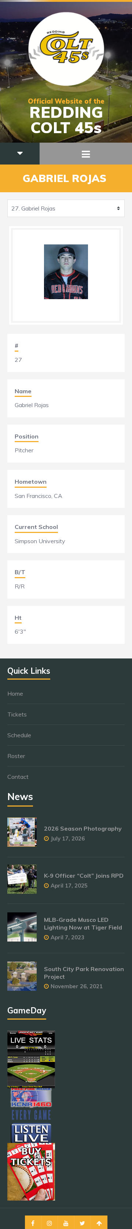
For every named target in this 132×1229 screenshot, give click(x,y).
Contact (18, 777)
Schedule (19, 735)
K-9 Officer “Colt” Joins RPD (84, 875)
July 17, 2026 (68, 838)
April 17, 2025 (69, 885)
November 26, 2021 (77, 986)
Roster (16, 756)
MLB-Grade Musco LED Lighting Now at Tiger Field (83, 923)
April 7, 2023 (67, 937)
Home (15, 693)
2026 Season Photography (83, 828)
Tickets (17, 714)
